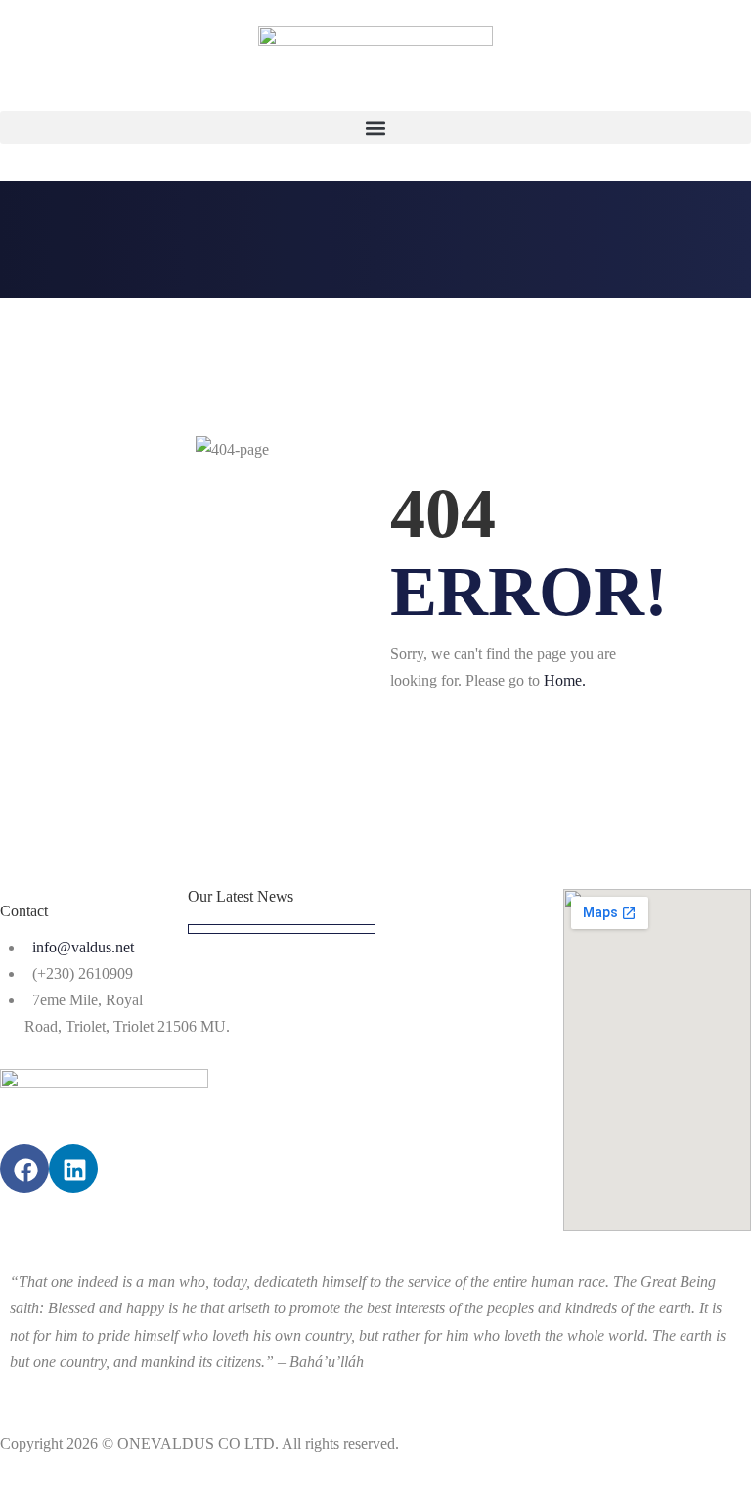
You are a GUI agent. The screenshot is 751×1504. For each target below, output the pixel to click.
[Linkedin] (73, 1168)
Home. (565, 680)
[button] (375, 127)
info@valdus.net (83, 947)
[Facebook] (24, 1168)
